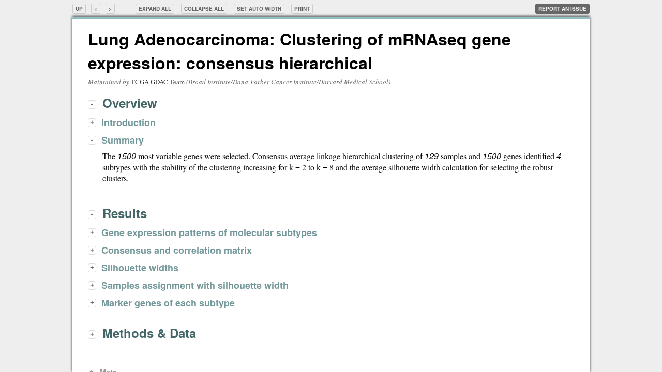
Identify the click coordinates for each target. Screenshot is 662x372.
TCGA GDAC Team (158, 81)
